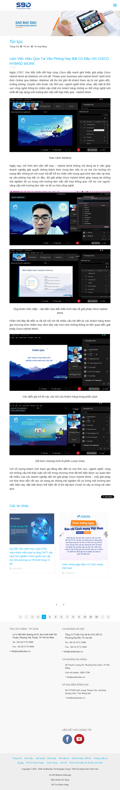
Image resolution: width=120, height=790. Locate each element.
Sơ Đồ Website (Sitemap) (60, 775)
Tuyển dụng (51, 762)
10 (85, 617)
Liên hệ (63, 762)
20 (91, 617)
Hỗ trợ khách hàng (35, 762)
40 (96, 617)
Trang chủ (17, 758)
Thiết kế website (78, 769)
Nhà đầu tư (64, 758)
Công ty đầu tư (101, 758)
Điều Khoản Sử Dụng (60, 780)
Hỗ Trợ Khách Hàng (60, 785)
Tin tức (20, 762)
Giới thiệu (28, 758)
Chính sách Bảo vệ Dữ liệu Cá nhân (86, 762)
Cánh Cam (93, 769)
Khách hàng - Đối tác (81, 758)
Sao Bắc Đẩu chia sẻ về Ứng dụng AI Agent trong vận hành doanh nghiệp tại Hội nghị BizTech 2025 (85, 547)
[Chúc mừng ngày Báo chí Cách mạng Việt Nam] (34, 536)
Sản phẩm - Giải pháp (46, 758)
